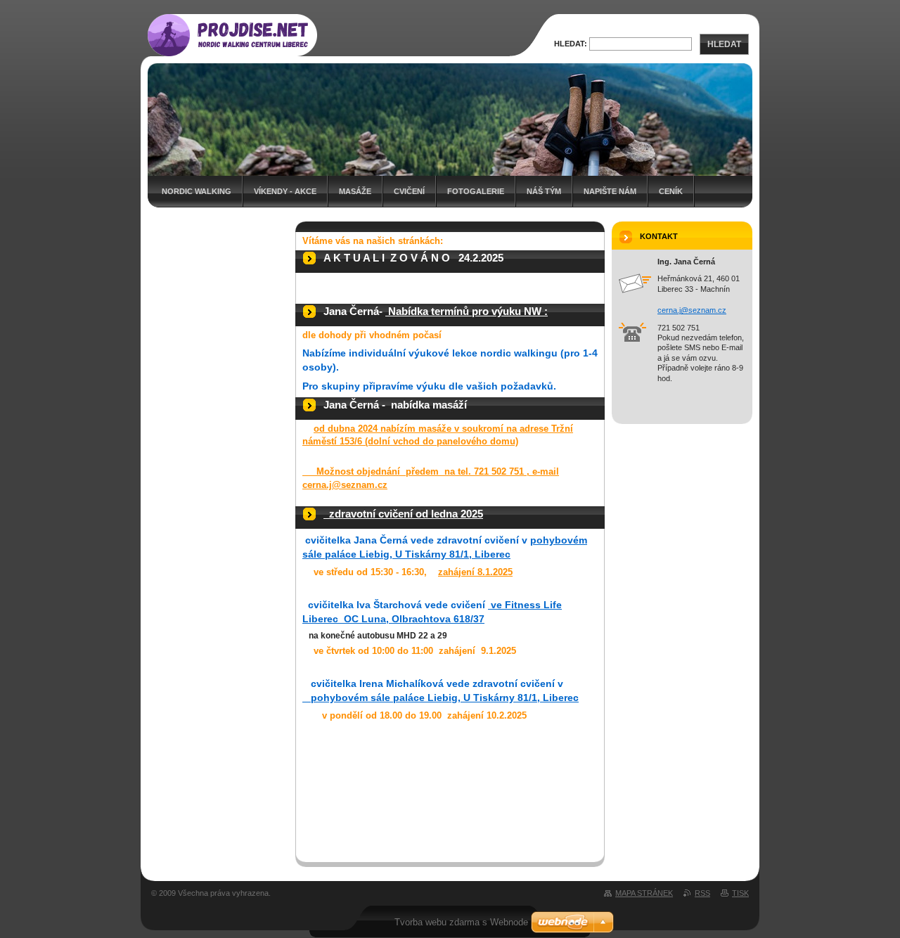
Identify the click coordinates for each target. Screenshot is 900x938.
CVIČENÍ (409, 191)
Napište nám (610, 191)
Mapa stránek (644, 893)
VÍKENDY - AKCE (285, 191)
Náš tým (544, 191)
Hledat (724, 44)
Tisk (740, 893)
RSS (702, 893)
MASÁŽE (355, 191)
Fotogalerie (475, 191)
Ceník (671, 191)
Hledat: (570, 43)
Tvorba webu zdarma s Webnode (461, 922)
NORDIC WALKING (196, 191)
